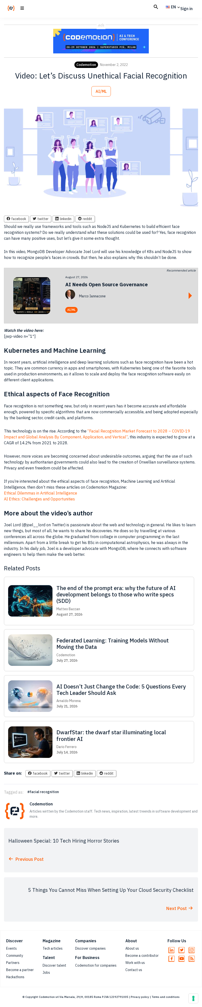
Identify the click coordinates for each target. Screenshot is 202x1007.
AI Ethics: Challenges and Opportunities (39, 498)
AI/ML (101, 91)
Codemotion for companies (96, 965)
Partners (12, 962)
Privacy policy (140, 997)
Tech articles (53, 948)
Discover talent (54, 965)
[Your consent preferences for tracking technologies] (193, 998)
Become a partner (20, 970)
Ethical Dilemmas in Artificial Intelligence (40, 493)
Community (14, 955)
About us (132, 948)
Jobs (46, 972)
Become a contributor (142, 955)
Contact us (133, 970)
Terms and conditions (166, 997)
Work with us (135, 962)
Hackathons (15, 977)
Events (11, 948)
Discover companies (90, 948)
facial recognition (44, 792)
